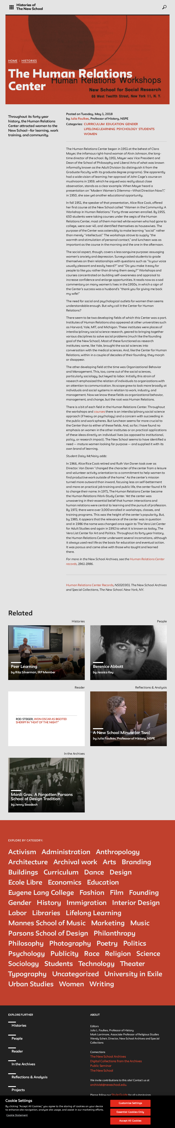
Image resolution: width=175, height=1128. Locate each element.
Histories (29, 61)
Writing (101, 984)
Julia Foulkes (80, 118)
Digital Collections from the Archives (116, 1061)
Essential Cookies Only (130, 1112)
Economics (65, 883)
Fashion (91, 893)
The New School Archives (108, 1056)
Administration (66, 852)
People (17, 1038)
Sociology (23, 964)
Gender (131, 124)
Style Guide (119, 1095)
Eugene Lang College (41, 893)
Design (121, 873)
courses (99, 411)
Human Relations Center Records (89, 585)
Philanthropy (115, 934)
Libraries (46, 913)
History (49, 903)
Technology (96, 964)
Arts (109, 862)
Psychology (127, 129)
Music (140, 923)
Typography (27, 974)
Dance (94, 873)
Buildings (23, 873)
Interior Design (136, 903)
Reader (17, 1051)
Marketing (108, 923)
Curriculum (94, 124)
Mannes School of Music (47, 923)
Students (146, 129)
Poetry (107, 944)
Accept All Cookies (130, 1121)
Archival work (75, 862)
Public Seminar (100, 1066)
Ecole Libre (25, 883)
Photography (70, 944)
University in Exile (133, 974)
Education (115, 124)
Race (91, 954)
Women (90, 134)
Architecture (28, 862)
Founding (144, 893)
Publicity (64, 954)
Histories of (26, 5)
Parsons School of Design (48, 934)
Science (148, 954)
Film (117, 893)
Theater (132, 964)
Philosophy (26, 944)
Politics (134, 944)
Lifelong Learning (99, 129)
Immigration (86, 903)
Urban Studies (30, 984)
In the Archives (23, 1064)
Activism (22, 852)
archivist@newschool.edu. (108, 1085)
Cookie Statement (17, 1115)
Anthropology (118, 852)
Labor (17, 913)
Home (12, 61)
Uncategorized (75, 974)
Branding (136, 862)
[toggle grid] (11, 7)
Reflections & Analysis (30, 1077)
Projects (18, 1090)
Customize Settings (130, 1103)
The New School (29, 9)
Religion (118, 954)
